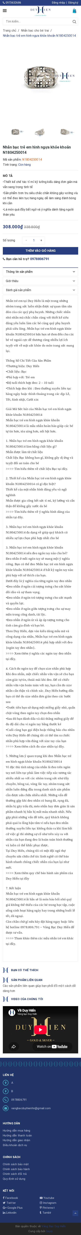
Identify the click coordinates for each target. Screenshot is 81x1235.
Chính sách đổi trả (15, 1174)
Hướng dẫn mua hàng (16, 1130)
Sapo (49, 1231)
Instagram (49, 1203)
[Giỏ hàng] (74, 10)
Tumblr (46, 1212)
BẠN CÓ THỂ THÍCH (24, 970)
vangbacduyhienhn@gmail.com (31, 1108)
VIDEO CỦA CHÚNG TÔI (27, 999)
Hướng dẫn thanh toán (17, 1135)
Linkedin (10, 1212)
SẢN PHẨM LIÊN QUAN (26, 980)
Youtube (48, 1198)
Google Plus (14, 1207)
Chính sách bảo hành (16, 1169)
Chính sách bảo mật (16, 1164)
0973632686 (13, 2)
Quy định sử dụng (14, 1179)
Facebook (11, 1198)
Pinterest (48, 1207)
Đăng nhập (58, 2)
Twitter (10, 1203)
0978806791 (40, 259)
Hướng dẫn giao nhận (16, 1140)
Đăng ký (73, 2)
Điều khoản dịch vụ (15, 1145)
